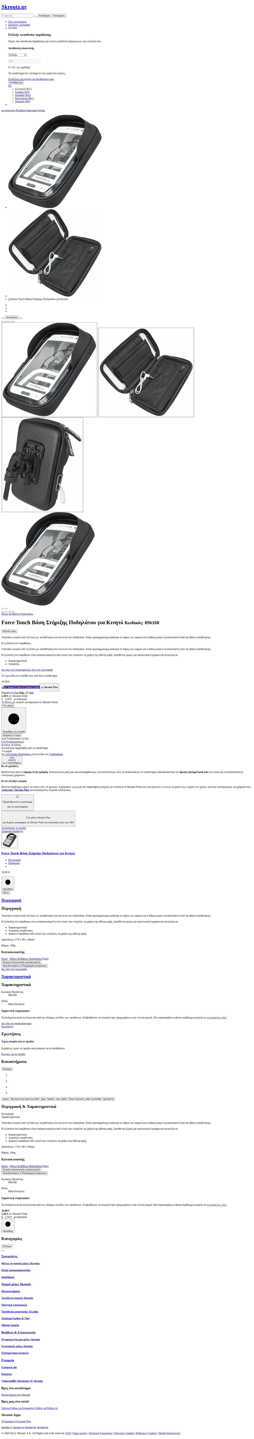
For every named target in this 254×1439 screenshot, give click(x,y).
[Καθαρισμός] (35, 16)
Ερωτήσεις (7, 1026)
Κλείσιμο (7, 1069)
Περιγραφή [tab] (7, 1113)
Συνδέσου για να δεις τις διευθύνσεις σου (31, 79)
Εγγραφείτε (28, 1408)
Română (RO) (23, 95)
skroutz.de (30, 1427)
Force (4, 958)
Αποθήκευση (16, 82)
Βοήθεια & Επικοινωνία (18, 1332)
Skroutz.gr (14, 7)
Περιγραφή (14, 860)
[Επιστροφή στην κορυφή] (2, 1250)
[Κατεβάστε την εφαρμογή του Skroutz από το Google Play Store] (23, 1421)
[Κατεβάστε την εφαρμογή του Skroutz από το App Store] (8, 1421)
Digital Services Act (169, 1433)
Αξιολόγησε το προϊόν (13, 828)
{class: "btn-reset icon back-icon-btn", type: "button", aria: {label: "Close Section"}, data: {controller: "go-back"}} (58, 1099)
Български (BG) (24, 98)
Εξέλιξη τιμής (9, 631)
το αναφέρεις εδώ (216, 1017)
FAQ (68, 1433)
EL (10, 85)
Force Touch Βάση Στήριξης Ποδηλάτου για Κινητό (38, 853)
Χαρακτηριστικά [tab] (10, 1116)
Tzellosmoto (56, 754)
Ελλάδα (12, 27)
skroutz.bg (42, 1427)
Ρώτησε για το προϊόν (13, 1054)
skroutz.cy (7, 1427)
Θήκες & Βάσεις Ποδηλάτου (17, 613)
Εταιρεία (7, 1360)
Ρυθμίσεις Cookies (146, 1433)
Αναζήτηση (44, 15)
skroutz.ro (18, 1427)
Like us (5, 1408)
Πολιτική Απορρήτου (100, 1433)
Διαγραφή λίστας (35, 110)
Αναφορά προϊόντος (12, 831)
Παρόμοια (14, 863)
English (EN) (22, 92)
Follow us (16, 1408)
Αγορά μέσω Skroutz (16, 1284)
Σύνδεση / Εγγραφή (19, 24)
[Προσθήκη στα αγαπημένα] (2, 321)
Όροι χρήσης (80, 1433)
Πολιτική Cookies (124, 1433)
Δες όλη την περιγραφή (14, 669)
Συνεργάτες (9, 1256)
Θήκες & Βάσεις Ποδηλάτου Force (29, 958)
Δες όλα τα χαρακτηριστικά (16, 1023)
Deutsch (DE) (22, 101)
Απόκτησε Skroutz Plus (15, 789)
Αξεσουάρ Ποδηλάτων (19, 754)
